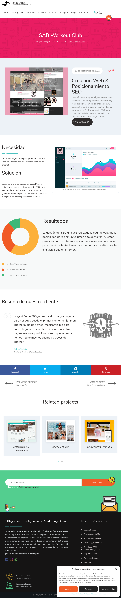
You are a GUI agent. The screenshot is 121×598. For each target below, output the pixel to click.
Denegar (88, 589)
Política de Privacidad (90, 594)
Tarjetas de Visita (90, 554)
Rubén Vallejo (20, 349)
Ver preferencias (108, 589)
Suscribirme (98, 482)
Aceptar (68, 589)
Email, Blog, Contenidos (93, 543)
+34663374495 (23, 575)
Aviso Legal (102, 594)
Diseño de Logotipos (92, 549)
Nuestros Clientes (46, 12)
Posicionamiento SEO (92, 534)
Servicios (30, 12)
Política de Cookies (77, 594)
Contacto (83, 12)
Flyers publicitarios (91, 558)
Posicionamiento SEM (92, 538)
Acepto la (24, 487)
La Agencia (17, 12)
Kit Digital (63, 12)
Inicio (6, 12)
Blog (73, 12)
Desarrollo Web (90, 530)
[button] (116, 569)
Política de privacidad (29, 487)
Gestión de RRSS (90, 547)
